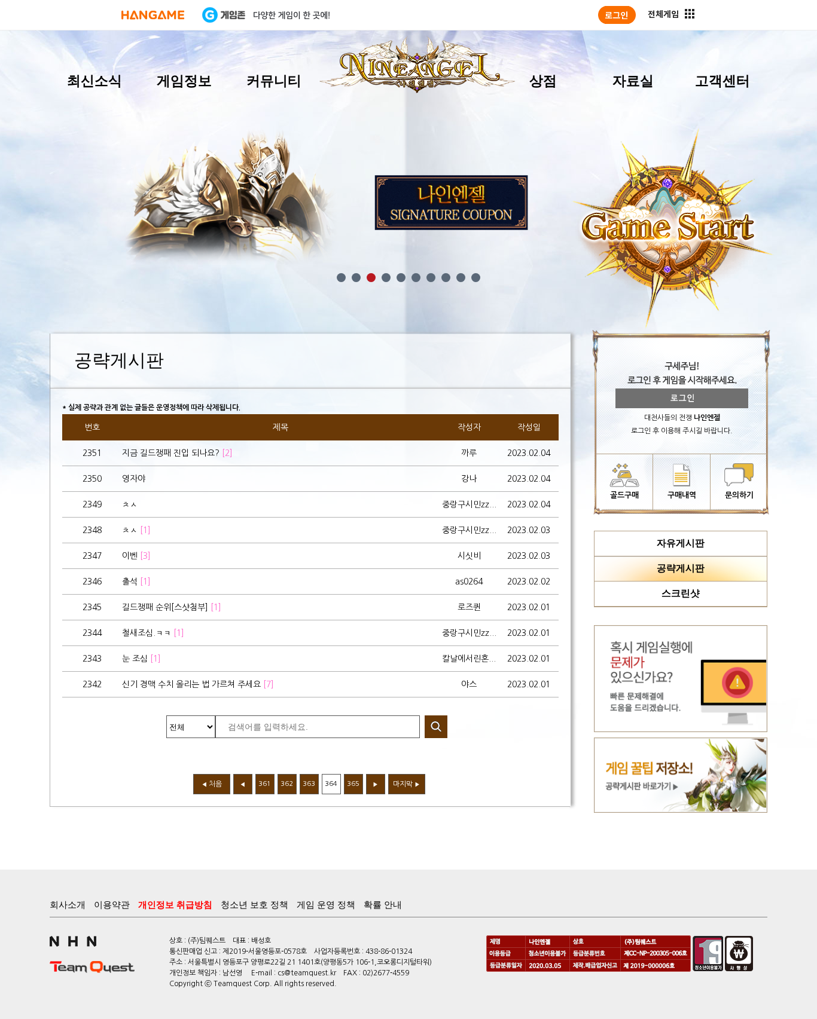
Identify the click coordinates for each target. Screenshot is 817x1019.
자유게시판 (681, 543)
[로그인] (617, 15)
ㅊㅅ (130, 504)
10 (475, 277)
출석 (136, 581)
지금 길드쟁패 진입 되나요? (177, 453)
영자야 (133, 479)
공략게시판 (681, 568)
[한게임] (152, 15)
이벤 (136, 556)
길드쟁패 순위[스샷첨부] (171, 607)
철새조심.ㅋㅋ (153, 633)
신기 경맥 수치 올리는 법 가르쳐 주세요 (198, 684)
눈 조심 (141, 658)
